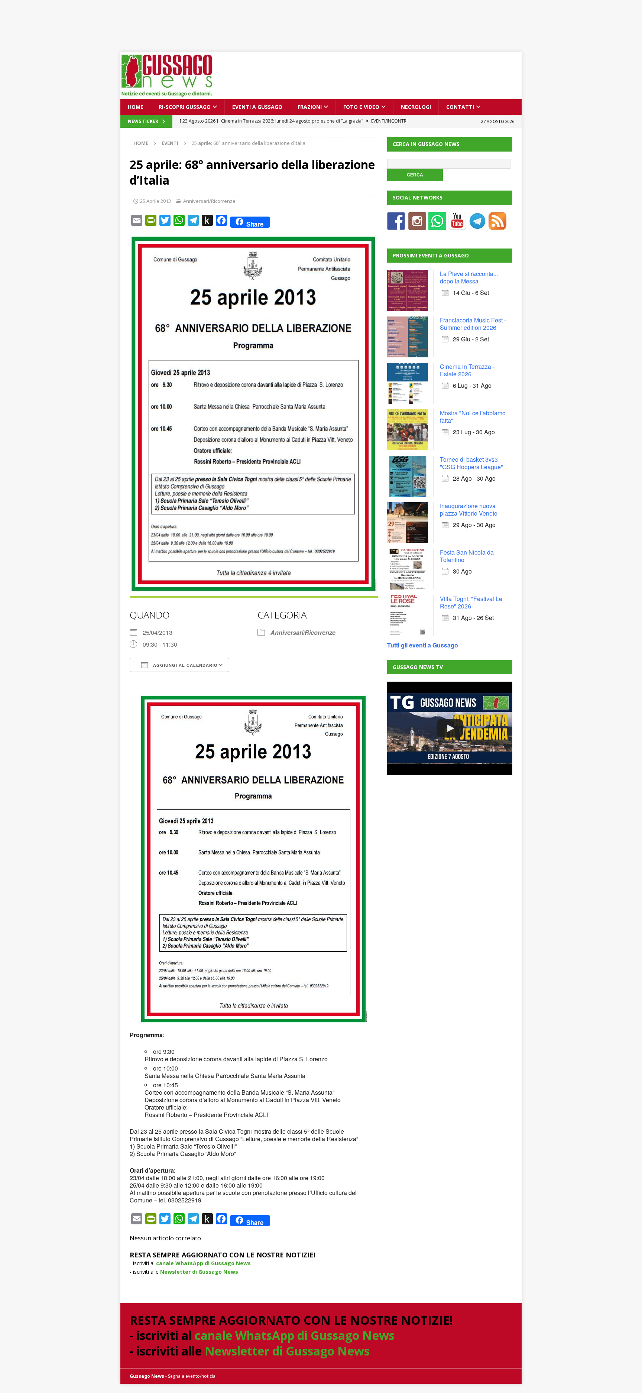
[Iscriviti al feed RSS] (497, 225)
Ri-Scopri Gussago (185, 106)
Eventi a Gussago (257, 106)
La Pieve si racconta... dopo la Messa (469, 277)
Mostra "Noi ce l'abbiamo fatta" (473, 417)
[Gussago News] (166, 94)
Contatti (460, 106)
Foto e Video (361, 106)
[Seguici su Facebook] (396, 225)
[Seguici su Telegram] (477, 225)
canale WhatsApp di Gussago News (203, 1263)
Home (135, 106)
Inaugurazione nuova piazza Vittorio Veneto (468, 509)
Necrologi (416, 106)
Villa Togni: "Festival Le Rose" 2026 (471, 602)
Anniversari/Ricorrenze (209, 201)
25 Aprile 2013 (155, 201)
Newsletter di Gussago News (199, 1271)
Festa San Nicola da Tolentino (467, 556)
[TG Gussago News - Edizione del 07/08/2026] (449, 728)
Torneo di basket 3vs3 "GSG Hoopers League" (471, 463)
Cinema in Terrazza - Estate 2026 (467, 370)
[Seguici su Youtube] (457, 225)
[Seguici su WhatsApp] (437, 225)
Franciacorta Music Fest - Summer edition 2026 (473, 324)
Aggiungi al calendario (185, 665)
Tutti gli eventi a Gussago (422, 645)
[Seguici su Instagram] (417, 225)
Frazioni (310, 106)
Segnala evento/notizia (191, 1376)
